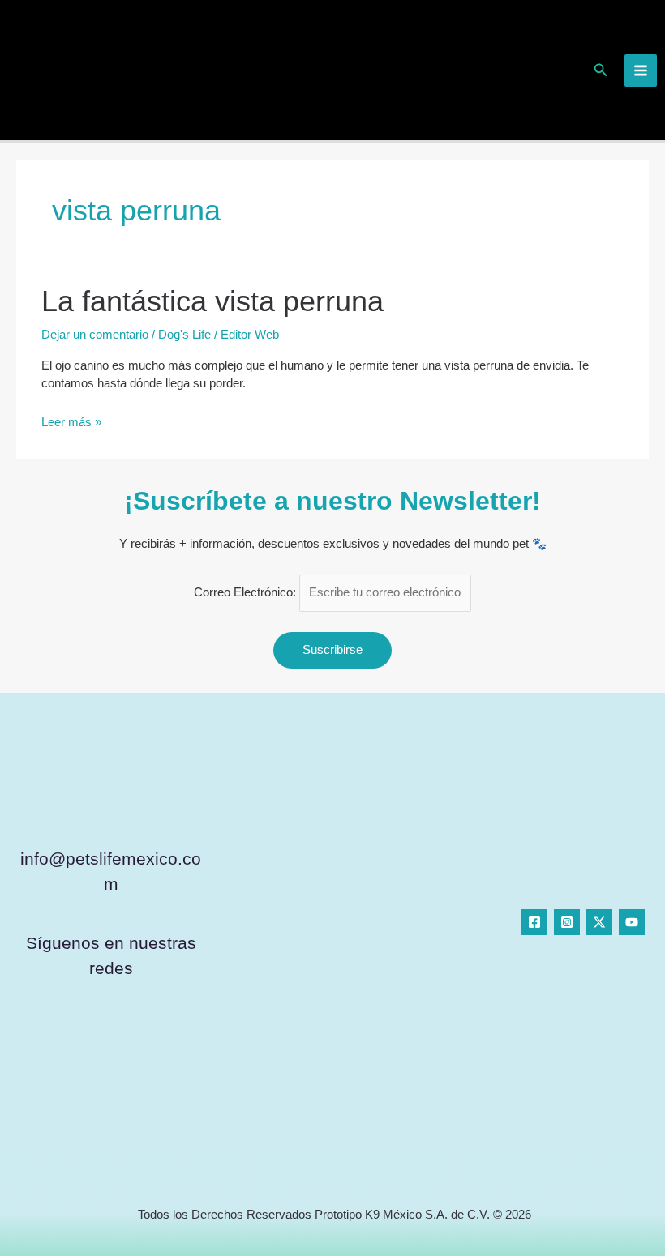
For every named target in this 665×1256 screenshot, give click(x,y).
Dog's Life (184, 334)
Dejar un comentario (94, 334)
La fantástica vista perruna (212, 301)
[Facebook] (534, 922)
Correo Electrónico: (246, 592)
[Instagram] (567, 922)
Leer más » (71, 421)
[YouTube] (632, 922)
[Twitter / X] (599, 922)
